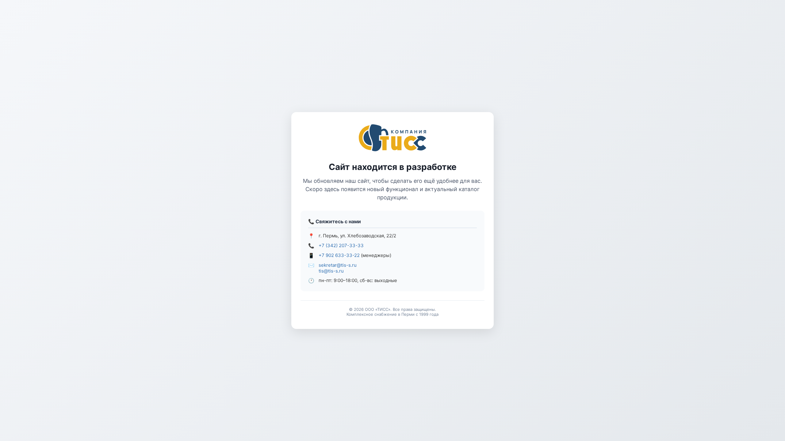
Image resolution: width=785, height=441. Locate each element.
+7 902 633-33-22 (339, 255)
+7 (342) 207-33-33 (341, 245)
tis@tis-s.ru (331, 271)
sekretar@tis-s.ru (338, 265)
